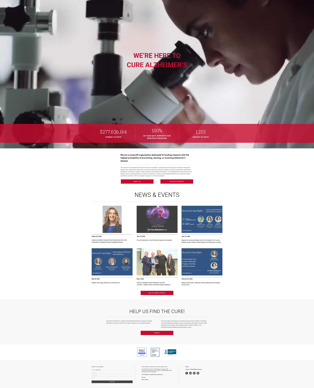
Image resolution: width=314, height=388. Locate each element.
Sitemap (199, 369)
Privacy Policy (145, 379)
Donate (157, 333)
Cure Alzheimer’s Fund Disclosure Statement (152, 374)
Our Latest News (97, 369)
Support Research (177, 181)
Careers (143, 377)
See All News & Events (157, 293)
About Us (137, 181)
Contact (187, 369)
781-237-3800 (193, 369)
